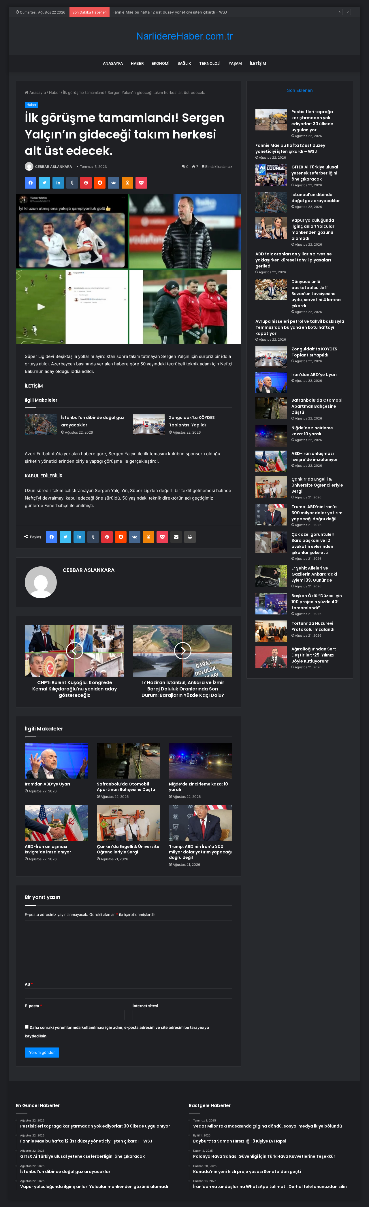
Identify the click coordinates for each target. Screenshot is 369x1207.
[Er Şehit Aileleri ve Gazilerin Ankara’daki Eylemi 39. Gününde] (271, 576)
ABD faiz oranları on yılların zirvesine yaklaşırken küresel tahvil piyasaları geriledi (293, 260)
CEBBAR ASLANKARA (53, 166)
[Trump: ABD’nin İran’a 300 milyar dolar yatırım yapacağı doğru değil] (200, 823)
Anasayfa (113, 63)
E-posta (33, 1005)
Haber (137, 63)
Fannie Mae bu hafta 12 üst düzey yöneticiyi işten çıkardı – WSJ (290, 148)
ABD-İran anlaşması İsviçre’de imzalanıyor (48, 849)
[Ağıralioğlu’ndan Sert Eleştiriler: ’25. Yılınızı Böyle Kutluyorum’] (271, 657)
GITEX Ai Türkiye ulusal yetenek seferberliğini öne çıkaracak (166, 12)
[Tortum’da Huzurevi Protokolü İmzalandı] (271, 631)
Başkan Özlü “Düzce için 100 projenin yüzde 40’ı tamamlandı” (316, 602)
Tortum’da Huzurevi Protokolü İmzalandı (312, 626)
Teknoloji (210, 63)
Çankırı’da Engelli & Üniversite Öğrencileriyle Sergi (128, 849)
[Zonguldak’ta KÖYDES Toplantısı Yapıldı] (149, 424)
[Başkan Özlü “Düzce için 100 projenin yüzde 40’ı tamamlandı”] (271, 603)
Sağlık (184, 63)
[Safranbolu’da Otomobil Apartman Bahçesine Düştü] (128, 761)
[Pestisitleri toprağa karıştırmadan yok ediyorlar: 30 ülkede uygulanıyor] (271, 119)
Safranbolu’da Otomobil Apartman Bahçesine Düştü (126, 786)
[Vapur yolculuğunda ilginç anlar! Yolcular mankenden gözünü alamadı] (271, 228)
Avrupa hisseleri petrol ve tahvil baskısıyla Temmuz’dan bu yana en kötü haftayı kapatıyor (299, 327)
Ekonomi (161, 63)
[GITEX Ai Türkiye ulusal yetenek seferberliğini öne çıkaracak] (271, 175)
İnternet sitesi (145, 1005)
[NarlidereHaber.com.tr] (184, 36)
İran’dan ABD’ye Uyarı (47, 784)
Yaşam (235, 63)
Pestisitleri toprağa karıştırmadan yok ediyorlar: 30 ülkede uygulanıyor (312, 121)
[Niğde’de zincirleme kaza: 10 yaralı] (200, 761)
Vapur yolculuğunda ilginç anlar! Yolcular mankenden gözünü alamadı (312, 229)
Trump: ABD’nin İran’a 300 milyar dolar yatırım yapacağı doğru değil (200, 852)
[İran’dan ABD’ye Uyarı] (56, 761)
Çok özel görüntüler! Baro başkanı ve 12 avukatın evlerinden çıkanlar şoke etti (312, 543)
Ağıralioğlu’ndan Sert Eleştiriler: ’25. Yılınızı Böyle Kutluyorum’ (313, 655)
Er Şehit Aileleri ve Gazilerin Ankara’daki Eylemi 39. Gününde (314, 574)
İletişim (258, 63)
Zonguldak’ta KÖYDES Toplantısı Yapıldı (314, 352)
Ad (29, 984)
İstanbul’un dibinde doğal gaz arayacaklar (315, 198)
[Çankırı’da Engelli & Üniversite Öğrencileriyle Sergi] (128, 823)
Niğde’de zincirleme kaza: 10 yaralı (198, 786)
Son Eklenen (300, 90)
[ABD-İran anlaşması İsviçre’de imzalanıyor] (56, 823)
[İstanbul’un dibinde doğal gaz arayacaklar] (41, 424)
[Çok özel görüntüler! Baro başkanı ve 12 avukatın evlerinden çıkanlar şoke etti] (271, 542)
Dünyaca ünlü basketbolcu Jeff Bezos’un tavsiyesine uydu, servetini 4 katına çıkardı (316, 294)
